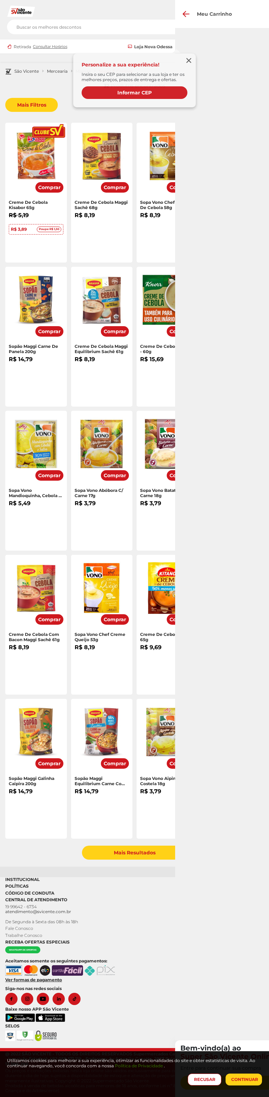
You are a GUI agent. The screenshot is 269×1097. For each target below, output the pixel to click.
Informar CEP (134, 92)
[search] (134, 25)
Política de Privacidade (139, 1065)
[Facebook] (13, 999)
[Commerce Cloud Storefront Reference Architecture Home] (21, 10)
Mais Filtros (31, 105)
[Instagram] (29, 999)
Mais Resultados (135, 852)
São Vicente (26, 71)
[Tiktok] (76, 999)
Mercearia (57, 71)
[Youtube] (45, 999)
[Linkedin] (60, 999)
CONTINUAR (244, 1079)
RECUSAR (204, 1079)
